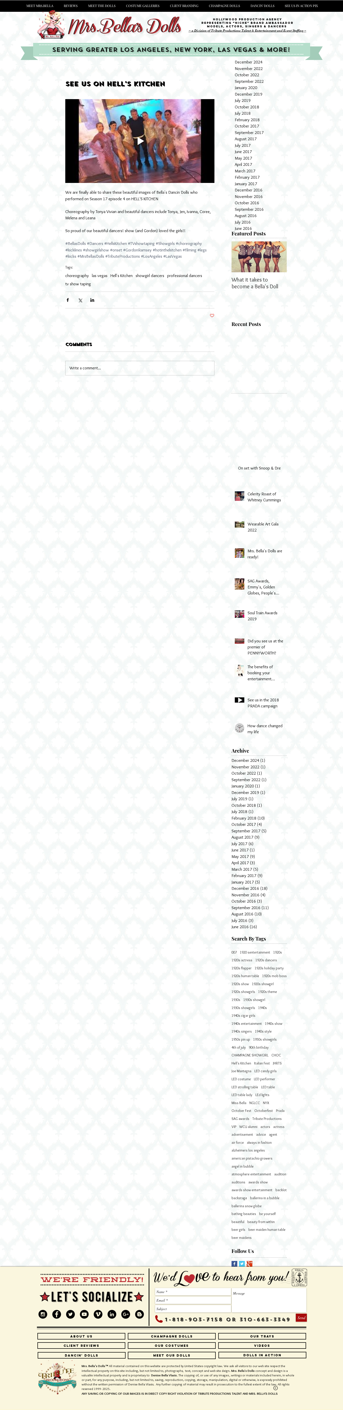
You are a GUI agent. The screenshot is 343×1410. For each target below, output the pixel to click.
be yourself (267, 1214)
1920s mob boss (274, 976)
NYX (266, 1103)
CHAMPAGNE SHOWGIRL (250, 1055)
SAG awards (240, 1118)
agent (273, 1134)
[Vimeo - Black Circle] (98, 1314)
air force (238, 1142)
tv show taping (78, 283)
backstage (239, 1198)
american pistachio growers (252, 1158)
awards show (258, 1182)
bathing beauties (244, 1214)
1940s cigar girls (243, 1015)
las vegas (99, 275)
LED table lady (242, 1095)
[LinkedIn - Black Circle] (111, 1314)
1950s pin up (241, 1039)
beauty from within (261, 1222)
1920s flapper (242, 968)
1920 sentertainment (255, 952)
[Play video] (139, 141)
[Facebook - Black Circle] (56, 1314)
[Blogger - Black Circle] (139, 1314)
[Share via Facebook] (67, 300)
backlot (281, 1190)
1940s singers (242, 1031)
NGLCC (254, 1103)
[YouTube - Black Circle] (84, 1314)
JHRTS (277, 1063)
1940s (262, 1007)
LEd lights (262, 1095)
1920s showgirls (243, 991)
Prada (280, 1110)
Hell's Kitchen (121, 275)
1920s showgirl (263, 984)
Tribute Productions (267, 1118)
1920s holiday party (269, 968)
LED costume (241, 1079)
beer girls (238, 1229)
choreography (77, 275)
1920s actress (242, 960)
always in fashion (259, 1142)
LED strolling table (245, 1087)
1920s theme (267, 991)
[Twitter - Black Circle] (70, 1314)
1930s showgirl (254, 999)
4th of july (239, 1047)
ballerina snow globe (247, 1206)
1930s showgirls (243, 1007)
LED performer (264, 1079)
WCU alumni (248, 1126)
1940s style (263, 1031)
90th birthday (259, 1047)
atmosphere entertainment (251, 1174)
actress (278, 1126)
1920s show (240, 984)
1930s (236, 999)
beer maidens (242, 1237)
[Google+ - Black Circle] (125, 1314)
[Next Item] (278, 257)
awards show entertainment (252, 1190)
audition (280, 1174)
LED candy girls (265, 1071)
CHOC (276, 1055)
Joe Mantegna (241, 1071)
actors (265, 1126)
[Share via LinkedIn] (92, 300)
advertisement (242, 1134)
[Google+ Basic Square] (249, 1264)
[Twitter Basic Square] (242, 1264)
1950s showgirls (265, 1039)
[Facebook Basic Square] (234, 1264)
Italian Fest (262, 1063)
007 (234, 952)
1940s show (273, 1023)
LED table (268, 1087)
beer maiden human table (266, 1229)
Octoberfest (263, 1110)
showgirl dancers (150, 275)
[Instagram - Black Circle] (42, 1314)
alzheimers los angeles (248, 1150)
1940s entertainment (247, 1023)
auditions (238, 1182)
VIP (234, 1126)
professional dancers (184, 275)
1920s (277, 952)
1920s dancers (266, 960)
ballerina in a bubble (264, 1198)
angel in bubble (243, 1166)
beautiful (238, 1222)
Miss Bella (239, 1103)
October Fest (241, 1110)
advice (261, 1134)
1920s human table (245, 976)
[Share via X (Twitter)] (80, 300)
